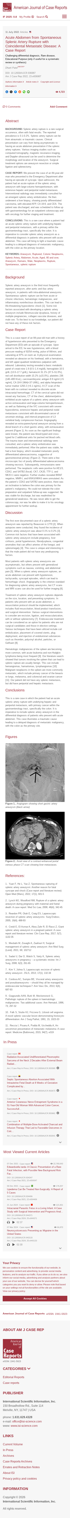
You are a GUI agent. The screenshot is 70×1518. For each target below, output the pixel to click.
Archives (8, 1455)
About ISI (9, 1472)
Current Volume (13, 1444)
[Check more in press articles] (60, 1142)
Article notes (31, 82)
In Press (8, 1450)
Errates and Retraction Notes (21, 1467)
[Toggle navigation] (64, 16)
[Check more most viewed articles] (60, 1248)
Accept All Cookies (35, 1298)
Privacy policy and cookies (20, 1478)
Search (40, 16)
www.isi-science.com (24, 1425)
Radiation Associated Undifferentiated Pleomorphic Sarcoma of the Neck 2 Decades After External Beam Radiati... (34, 1060)
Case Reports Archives (17, 1461)
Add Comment (58, 106)
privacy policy (18, 1291)
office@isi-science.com (27, 1421)
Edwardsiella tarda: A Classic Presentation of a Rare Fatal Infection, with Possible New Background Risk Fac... (34, 1170)
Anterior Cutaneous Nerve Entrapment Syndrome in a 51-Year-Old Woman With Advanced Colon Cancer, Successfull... (34, 1105)
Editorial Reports (13, 1377)
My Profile (25, 16)
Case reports (11, 1382)
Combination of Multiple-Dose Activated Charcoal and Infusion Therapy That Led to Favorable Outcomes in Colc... (34, 1128)
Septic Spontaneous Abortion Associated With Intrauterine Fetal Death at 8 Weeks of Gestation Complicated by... (32, 1083)
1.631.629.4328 (22, 1417)
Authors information (14, 82)
